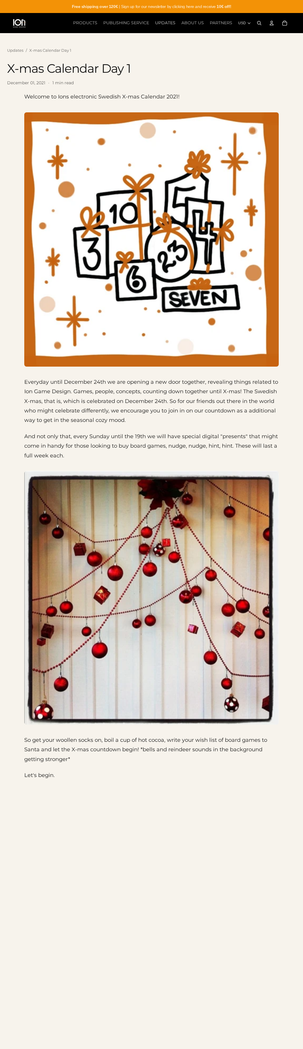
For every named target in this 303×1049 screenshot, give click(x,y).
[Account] (271, 23)
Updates (15, 50)
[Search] (259, 23)
